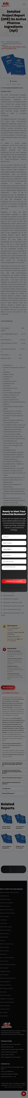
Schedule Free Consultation (14, 581)
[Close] (25, 508)
